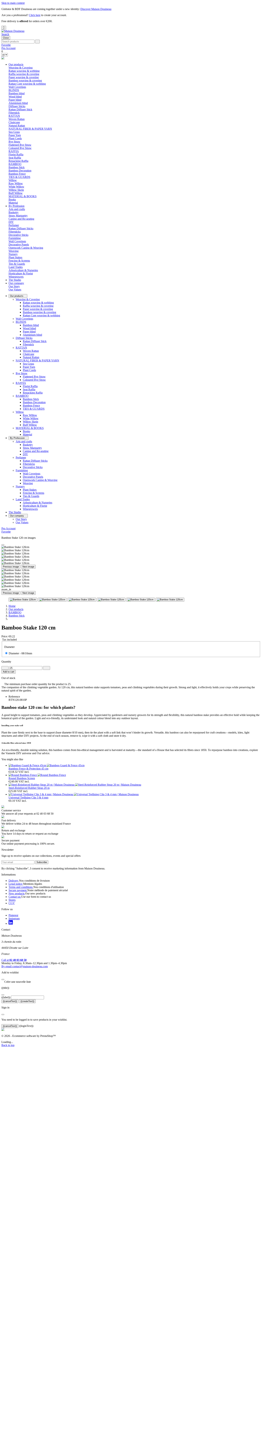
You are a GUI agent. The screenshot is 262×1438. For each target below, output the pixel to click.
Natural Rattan (17, 125)
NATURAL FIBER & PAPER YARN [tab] (30, 128)
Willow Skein (16, 189)
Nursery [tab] (13, 254)
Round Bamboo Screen (22, 778)
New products (17, 893)
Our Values (15, 289)
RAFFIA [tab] (14, 151)
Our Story (14, 286)
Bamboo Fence (17, 173)
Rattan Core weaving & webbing (27, 83)
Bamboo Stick (17, 167)
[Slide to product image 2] (52, 600)
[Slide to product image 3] (81, 600)
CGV (12, 903)
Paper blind (15, 99)
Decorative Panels (19, 244)
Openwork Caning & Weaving (26, 247)
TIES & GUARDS (19, 176)
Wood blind (15, 96)
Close (6, 37)
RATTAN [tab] (14, 115)
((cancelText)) (10, 1001)
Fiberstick (14, 112)
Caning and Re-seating (21, 218)
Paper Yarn (15, 135)
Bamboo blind (17, 93)
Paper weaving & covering (24, 77)
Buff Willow (16, 193)
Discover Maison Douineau (95, 9)
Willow (20, 411)
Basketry (14, 212)
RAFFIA (21, 383)
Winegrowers (16, 276)
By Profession (16, 205)
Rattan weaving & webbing (24, 70)
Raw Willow (16, 183)
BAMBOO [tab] (15, 164)
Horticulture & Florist (21, 273)
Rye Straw (21, 373)
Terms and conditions (21, 887)
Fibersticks (15, 231)
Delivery (14, 880)
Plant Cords (15, 138)
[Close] (2, 544)
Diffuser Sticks (24, 337)
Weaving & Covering (28, 299)
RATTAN (21, 347)
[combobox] (17, 41)
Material (13, 202)
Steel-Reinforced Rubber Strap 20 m (29, 787)
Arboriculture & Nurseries (23, 270)
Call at (14, 959)
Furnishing (22, 470)
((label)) (5, 997)
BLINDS (21, 321)
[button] (5, 34)
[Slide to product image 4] (111, 600)
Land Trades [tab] (16, 267)
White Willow (16, 186)
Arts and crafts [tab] (17, 209)
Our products (16, 64)
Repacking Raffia (18, 160)
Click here (34, 15)
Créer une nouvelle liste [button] (16, 981)
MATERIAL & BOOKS (30, 428)
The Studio (15, 279)
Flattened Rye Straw (20, 144)
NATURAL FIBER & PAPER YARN (37, 360)
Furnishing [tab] (15, 238)
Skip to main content (13, 2)
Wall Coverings (17, 86)
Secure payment (18, 890)
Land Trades (23, 499)
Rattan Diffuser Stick (20, 109)
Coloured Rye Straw (20, 148)
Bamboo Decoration (20, 170)
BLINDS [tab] (14, 90)
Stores (12, 899)
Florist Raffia (16, 154)
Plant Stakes (15, 257)
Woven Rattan (17, 119)
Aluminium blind (18, 103)
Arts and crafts (24, 441)
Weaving (14, 250)
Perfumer (21, 457)
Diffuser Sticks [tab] (17, 106)
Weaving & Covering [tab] (21, 67)
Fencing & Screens (19, 260)
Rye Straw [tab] (14, 141)
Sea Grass (14, 131)
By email (24, 966)
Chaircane (14, 122)
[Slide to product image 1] (23, 600)
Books (12, 199)
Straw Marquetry (18, 215)
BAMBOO (22, 395)
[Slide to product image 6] (170, 600)
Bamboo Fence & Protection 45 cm (28, 768)
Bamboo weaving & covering (25, 80)
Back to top (7, 1045)
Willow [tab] (13, 180)
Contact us (15, 896)
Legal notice (16, 883)
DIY (11, 222)
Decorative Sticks (18, 234)
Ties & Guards (17, 263)
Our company (16, 283)
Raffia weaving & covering (24, 74)
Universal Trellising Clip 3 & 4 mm (28, 797)
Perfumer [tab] (14, 225)
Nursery (20, 486)
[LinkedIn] (11, 923)
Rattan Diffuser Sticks (21, 228)
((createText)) (27, 1001)
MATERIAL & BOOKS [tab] (23, 196)
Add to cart (8, 671)
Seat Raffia (15, 157)
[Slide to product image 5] (140, 600)
